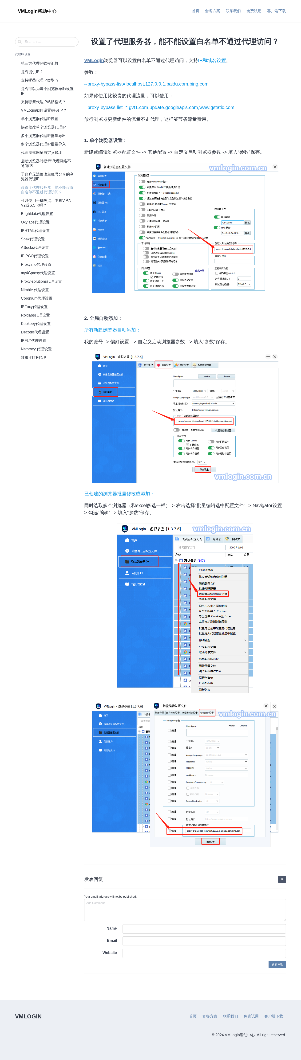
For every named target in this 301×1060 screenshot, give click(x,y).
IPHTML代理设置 (35, 231)
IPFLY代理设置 (33, 341)
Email (112, 941)
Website (110, 953)
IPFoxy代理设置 (34, 307)
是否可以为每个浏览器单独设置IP (47, 91)
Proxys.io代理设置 (36, 264)
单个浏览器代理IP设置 (39, 119)
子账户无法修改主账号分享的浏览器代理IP (47, 176)
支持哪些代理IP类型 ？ (40, 80)
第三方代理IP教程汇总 (39, 63)
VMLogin (94, 60)
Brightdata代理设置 (37, 214)
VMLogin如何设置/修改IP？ (44, 110)
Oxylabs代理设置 (35, 222)
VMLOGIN (28, 1016)
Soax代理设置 (33, 239)
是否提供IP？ (32, 72)
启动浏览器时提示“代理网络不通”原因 (46, 163)
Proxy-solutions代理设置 (41, 281)
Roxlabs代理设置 (35, 315)
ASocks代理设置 (35, 248)
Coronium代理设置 (36, 298)
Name (112, 928)
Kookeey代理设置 (36, 324)
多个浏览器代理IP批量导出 (43, 136)
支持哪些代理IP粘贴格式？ (43, 102)
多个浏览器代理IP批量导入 (43, 144)
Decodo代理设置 (35, 332)
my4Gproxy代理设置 (38, 273)
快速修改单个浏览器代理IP (43, 127)
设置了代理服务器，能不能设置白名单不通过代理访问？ (47, 189)
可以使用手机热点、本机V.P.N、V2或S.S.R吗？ (48, 203)
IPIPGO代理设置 (35, 256)
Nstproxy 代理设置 (36, 349)
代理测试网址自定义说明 (41, 153)
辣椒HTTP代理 (33, 358)
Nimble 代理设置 (35, 290)
